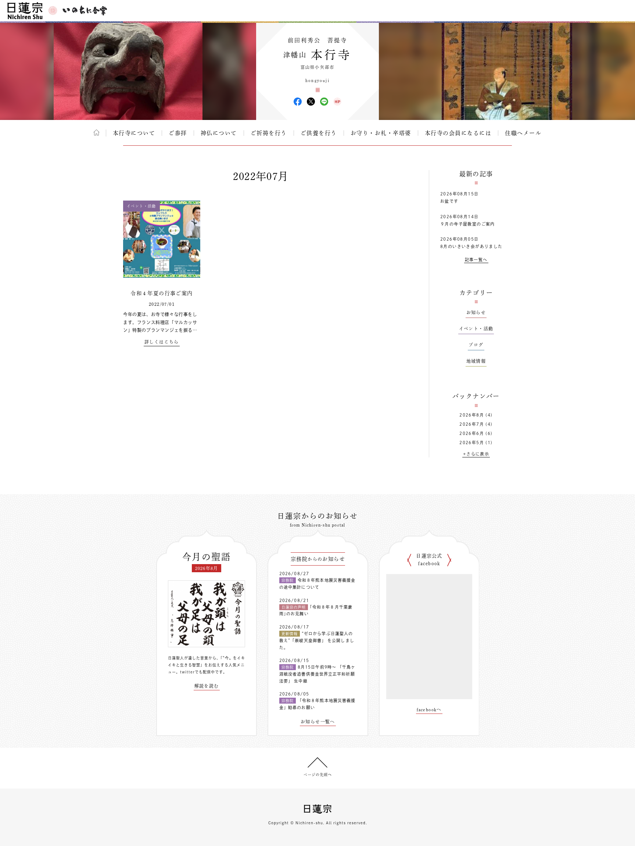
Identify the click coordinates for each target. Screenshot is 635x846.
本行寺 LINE (324, 102)
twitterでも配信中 (197, 672)
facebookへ (429, 709)
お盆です (449, 201)
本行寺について (134, 133)
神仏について (219, 133)
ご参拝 (178, 133)
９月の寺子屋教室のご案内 (467, 224)
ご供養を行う (319, 133)
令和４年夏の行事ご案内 (161, 293)
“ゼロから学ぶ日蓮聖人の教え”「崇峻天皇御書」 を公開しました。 (316, 640)
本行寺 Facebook (298, 102)
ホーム (96, 132)
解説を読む (206, 686)
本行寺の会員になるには (458, 133)
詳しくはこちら (161, 342)
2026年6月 (471, 433)
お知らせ (476, 312)
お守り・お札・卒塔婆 (381, 133)
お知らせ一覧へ (318, 721)
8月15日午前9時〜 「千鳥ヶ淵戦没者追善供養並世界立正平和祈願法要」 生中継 (317, 674)
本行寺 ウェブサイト (337, 102)
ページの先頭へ (318, 774)
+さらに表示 (476, 454)
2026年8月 (471, 415)
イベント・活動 (476, 328)
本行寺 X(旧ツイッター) (311, 102)
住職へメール (523, 133)
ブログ (476, 345)
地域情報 (476, 361)
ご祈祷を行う (269, 133)
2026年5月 (471, 442)
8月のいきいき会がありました (471, 246)
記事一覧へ (476, 260)
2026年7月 (471, 424)
